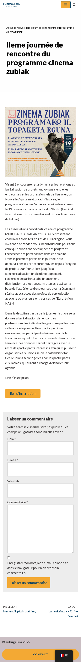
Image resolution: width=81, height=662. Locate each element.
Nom (11, 439)
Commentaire (17, 502)
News (20, 27)
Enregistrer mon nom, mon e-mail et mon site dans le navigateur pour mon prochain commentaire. (37, 568)
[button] (74, 4)
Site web (13, 481)
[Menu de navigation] (66, 4)
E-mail (12, 460)
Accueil (10, 27)
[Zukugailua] (11, 5)
